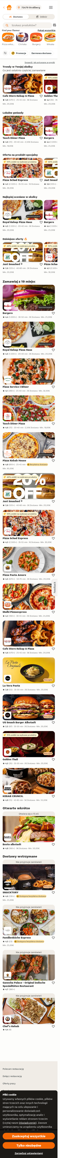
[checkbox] (8, 39)
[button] (7, 7)
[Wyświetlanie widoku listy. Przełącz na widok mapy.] (54, 25)
